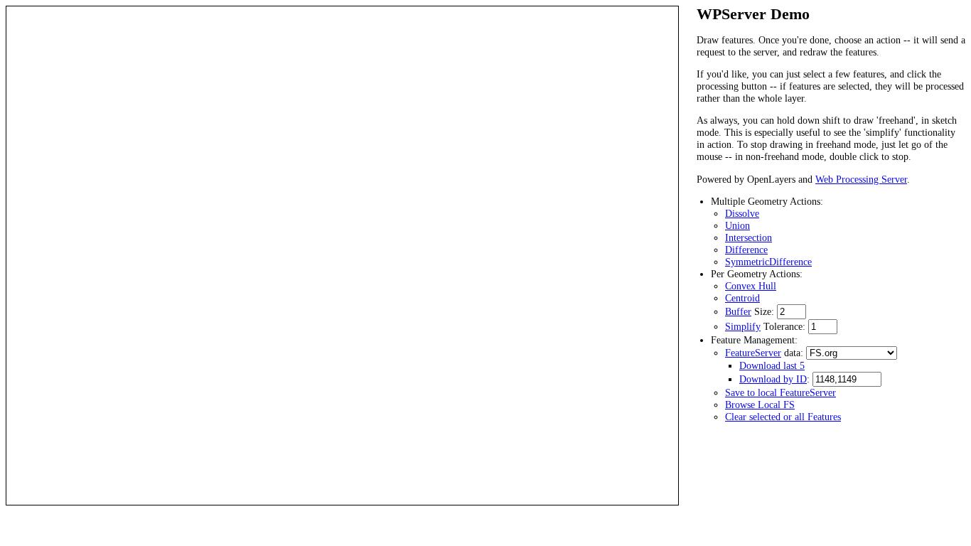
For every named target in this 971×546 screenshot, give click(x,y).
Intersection (748, 237)
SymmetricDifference (768, 261)
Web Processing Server (861, 179)
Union (737, 225)
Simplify (743, 326)
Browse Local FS (760, 404)
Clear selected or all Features (783, 416)
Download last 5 (772, 365)
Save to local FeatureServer (780, 392)
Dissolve (742, 213)
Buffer (738, 311)
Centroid (742, 298)
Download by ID (773, 379)
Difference (746, 249)
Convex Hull (750, 285)
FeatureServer (753, 352)
